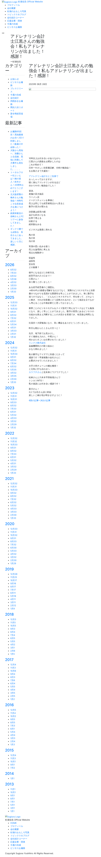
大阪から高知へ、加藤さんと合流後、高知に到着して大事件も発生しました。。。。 (16, 159)
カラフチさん (35, 372)
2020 (9, 524)
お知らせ (14, 79)
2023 (9, 388)
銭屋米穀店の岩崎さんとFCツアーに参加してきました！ (17, 219)
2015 (9, 750)
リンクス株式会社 (37, 342)
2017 (9, 659)
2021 (9, 478)
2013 (9, 784)
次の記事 (46, 400)
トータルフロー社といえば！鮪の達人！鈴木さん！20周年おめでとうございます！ (17, 181)
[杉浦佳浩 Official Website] (13, 816)
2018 (9, 614)
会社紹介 (14, 98)
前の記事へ (35, 400)
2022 (9, 433)
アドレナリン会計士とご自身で (43, 176)
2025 (9, 297)
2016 (9, 705)
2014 (9, 773)
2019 (9, 569)
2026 (9, 265)
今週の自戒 (15, 94)
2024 (9, 343)
